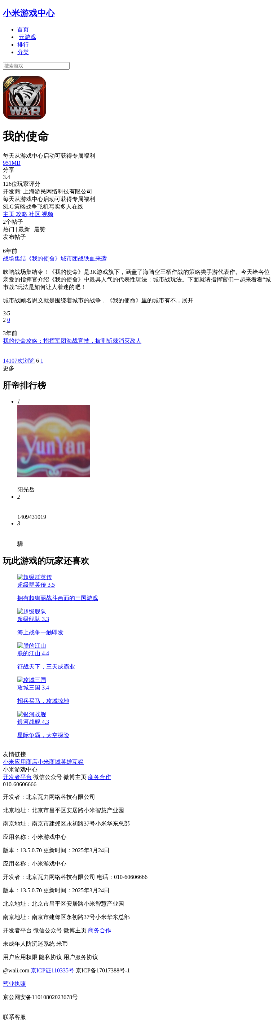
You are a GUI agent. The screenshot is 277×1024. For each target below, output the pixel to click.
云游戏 (27, 37)
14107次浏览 (19, 361)
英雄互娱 (72, 762)
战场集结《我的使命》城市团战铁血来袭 (55, 258)
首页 (23, 29)
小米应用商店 (20, 762)
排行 (23, 44)
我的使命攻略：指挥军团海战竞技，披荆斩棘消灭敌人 (72, 341)
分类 (23, 52)
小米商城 (49, 762)
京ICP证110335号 (52, 970)
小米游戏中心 (29, 13)
